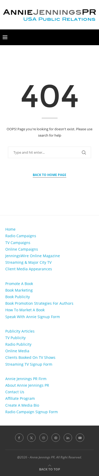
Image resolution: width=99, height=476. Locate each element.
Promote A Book (19, 283)
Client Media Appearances (28, 268)
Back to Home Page (49, 175)
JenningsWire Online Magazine (32, 255)
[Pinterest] (55, 437)
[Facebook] (19, 437)
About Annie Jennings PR (27, 385)
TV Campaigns (17, 242)
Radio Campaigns (20, 235)
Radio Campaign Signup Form (31, 411)
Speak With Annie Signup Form (32, 316)
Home (10, 229)
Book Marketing (19, 290)
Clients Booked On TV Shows (30, 357)
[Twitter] (31, 437)
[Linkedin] (68, 437)
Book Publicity (17, 296)
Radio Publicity (18, 344)
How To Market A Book (25, 309)
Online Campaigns (21, 249)
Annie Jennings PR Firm (25, 378)
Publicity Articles (20, 331)
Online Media (17, 350)
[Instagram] (43, 437)
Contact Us (14, 391)
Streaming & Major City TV (28, 262)
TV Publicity (15, 337)
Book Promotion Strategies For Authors (39, 303)
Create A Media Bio (22, 405)
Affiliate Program (20, 398)
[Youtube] (80, 437)
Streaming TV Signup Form (28, 364)
